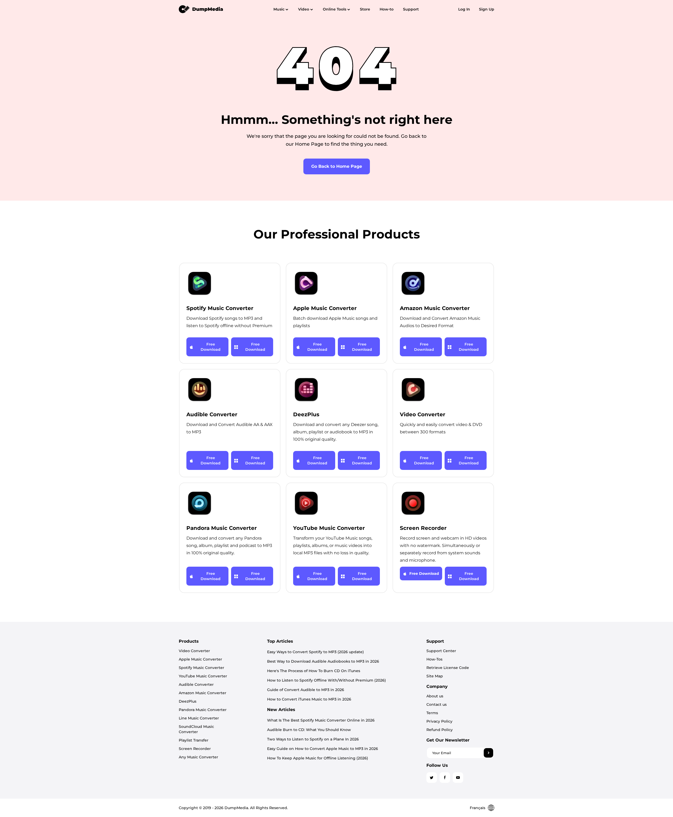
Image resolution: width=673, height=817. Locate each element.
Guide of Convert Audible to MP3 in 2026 (305, 689)
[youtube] (458, 777)
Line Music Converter (199, 718)
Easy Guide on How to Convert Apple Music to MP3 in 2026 (322, 748)
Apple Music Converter (200, 659)
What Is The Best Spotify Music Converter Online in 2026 (321, 720)
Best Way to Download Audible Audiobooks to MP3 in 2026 (323, 661)
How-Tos (434, 659)
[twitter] (431, 777)
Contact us (436, 704)
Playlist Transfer (193, 740)
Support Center (441, 650)
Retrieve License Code (447, 667)
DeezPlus (187, 701)
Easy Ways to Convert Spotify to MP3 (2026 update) (315, 651)
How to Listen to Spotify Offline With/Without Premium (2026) (326, 680)
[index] (201, 9)
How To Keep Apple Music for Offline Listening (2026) (317, 758)
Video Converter (194, 650)
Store (365, 9)
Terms (432, 713)
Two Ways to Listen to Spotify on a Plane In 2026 (313, 739)
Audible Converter (196, 684)
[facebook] (445, 777)
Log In (464, 9)
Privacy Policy (439, 721)
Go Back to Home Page (336, 166)
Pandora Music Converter (203, 709)
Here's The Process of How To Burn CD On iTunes (313, 670)
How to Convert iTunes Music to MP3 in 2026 (309, 699)
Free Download (211, 347)
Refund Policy (439, 729)
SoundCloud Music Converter (196, 729)
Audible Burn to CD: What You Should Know (309, 729)
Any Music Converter (198, 757)
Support (411, 9)
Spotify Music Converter (201, 667)
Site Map (434, 676)
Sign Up (486, 9)
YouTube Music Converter (203, 676)
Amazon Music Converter (202, 693)
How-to (387, 9)
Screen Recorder (195, 748)
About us (434, 696)
